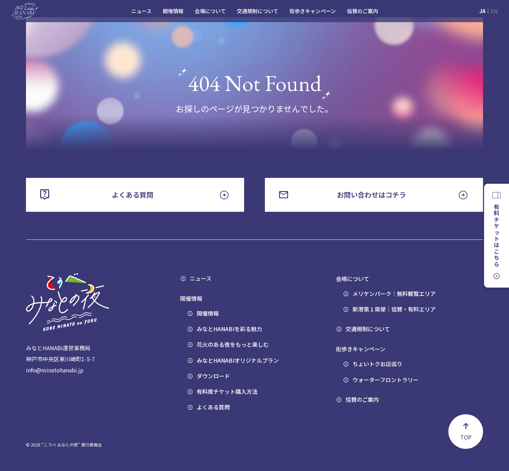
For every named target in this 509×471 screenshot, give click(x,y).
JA (482, 11)
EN (494, 11)
